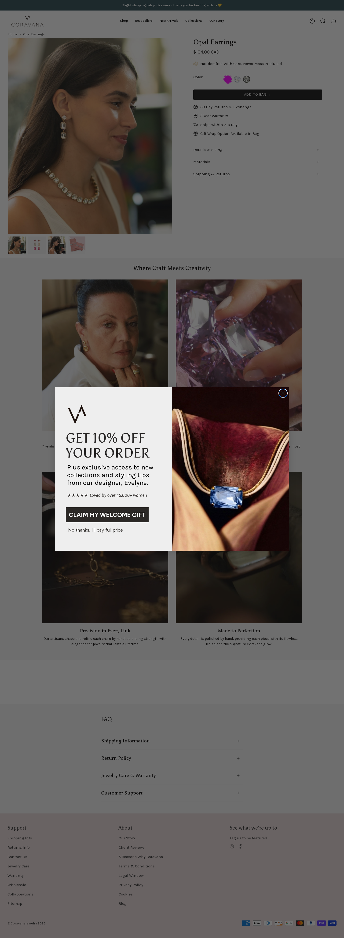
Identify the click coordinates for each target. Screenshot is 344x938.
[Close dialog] (283, 393)
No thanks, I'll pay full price (95, 530)
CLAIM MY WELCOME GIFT (107, 515)
